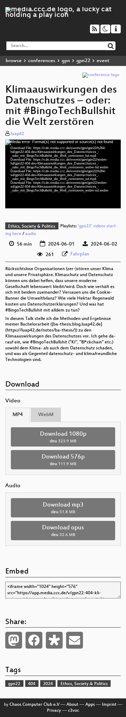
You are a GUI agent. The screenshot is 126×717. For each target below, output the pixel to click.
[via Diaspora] (54, 640)
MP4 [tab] (18, 415)
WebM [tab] (46, 415)
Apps (90, 704)
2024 (48, 684)
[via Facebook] (34, 640)
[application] (63, 174)
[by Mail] (74, 640)
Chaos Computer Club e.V (34, 704)
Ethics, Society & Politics (31, 226)
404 (31, 684)
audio (30, 234)
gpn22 (83, 61)
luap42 (17, 134)
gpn (66, 61)
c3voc (73, 710)
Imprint (109, 704)
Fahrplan (79, 254)
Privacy (54, 710)
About (72, 704)
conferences (41, 61)
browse (14, 61)
